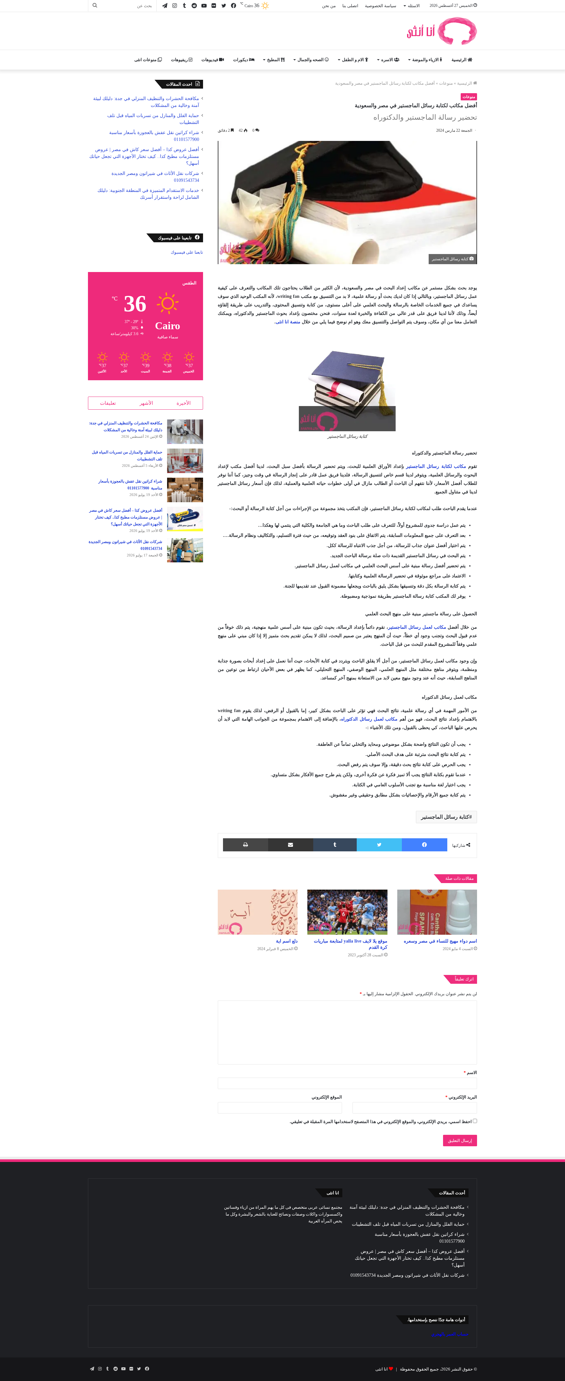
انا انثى (381, 1369)
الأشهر (146, 403)
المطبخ (274, 59)
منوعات (446, 83)
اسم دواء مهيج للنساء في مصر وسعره (440, 941)
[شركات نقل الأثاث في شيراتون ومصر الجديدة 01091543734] (185, 550)
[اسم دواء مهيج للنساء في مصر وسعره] (437, 912)
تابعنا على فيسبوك (187, 252)
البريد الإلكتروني (461, 1097)
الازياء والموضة (426, 59)
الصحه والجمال (311, 59)
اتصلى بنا (350, 5)
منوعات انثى (146, 59)
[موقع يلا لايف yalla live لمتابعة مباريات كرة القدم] (347, 912)
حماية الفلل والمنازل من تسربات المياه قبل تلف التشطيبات (408, 1224)
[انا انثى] (441, 31)
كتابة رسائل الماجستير (445, 817)
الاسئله (414, 5)
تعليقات (108, 403)
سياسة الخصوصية (380, 5)
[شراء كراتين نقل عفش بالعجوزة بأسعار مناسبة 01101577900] (185, 490)
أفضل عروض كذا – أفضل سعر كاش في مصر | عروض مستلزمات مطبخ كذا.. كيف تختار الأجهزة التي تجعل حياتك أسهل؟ (144, 156)
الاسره (387, 59)
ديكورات (241, 59)
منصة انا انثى (288, 321)
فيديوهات (210, 59)
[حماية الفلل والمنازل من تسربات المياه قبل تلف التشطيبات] (185, 461)
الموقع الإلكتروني (327, 1097)
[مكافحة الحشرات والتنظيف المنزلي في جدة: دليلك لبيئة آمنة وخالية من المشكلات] (185, 431)
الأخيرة (184, 403)
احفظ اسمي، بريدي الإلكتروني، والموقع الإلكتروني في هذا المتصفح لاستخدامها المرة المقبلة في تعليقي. (381, 1121)
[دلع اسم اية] (258, 912)
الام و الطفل (353, 59)
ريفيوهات (180, 59)
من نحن (329, 5)
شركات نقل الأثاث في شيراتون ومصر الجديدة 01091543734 (408, 1275)
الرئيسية (460, 59)
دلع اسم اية (287, 941)
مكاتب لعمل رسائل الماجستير (417, 627)
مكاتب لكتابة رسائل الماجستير (436, 466)
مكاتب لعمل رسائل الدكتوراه (369, 719)
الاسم (470, 1072)
